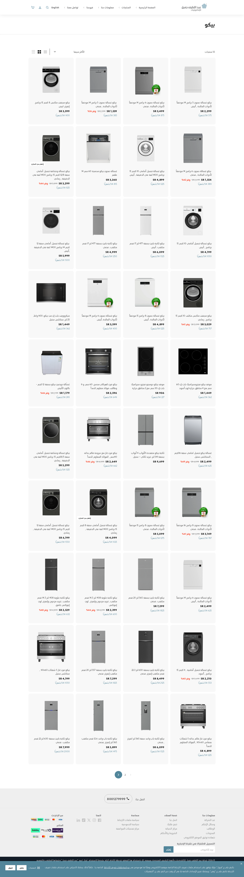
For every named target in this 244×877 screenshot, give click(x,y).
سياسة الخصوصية (130, 824)
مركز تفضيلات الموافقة (127, 828)
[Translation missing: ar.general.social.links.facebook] (99, 820)
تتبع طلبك (172, 824)
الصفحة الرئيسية (146, 7)
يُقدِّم (168, 849)
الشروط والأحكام (168, 833)
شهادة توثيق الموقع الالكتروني (199, 837)
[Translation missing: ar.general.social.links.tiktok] (83, 820)
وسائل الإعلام (208, 824)
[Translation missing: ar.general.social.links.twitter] (89, 820)
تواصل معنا (72, 7)
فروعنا (89, 7)
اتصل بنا (173, 820)
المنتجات (126, 7)
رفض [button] (22, 867)
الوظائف (211, 828)
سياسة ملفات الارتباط (128, 820)
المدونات (210, 833)
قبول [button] (10, 867)
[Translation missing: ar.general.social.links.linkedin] (78, 820)
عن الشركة (209, 820)
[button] (34, 867)
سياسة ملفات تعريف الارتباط (117, 867)
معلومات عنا (107, 7)
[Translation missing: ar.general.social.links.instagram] (94, 820)
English (55, 7)
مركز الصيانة (171, 828)
